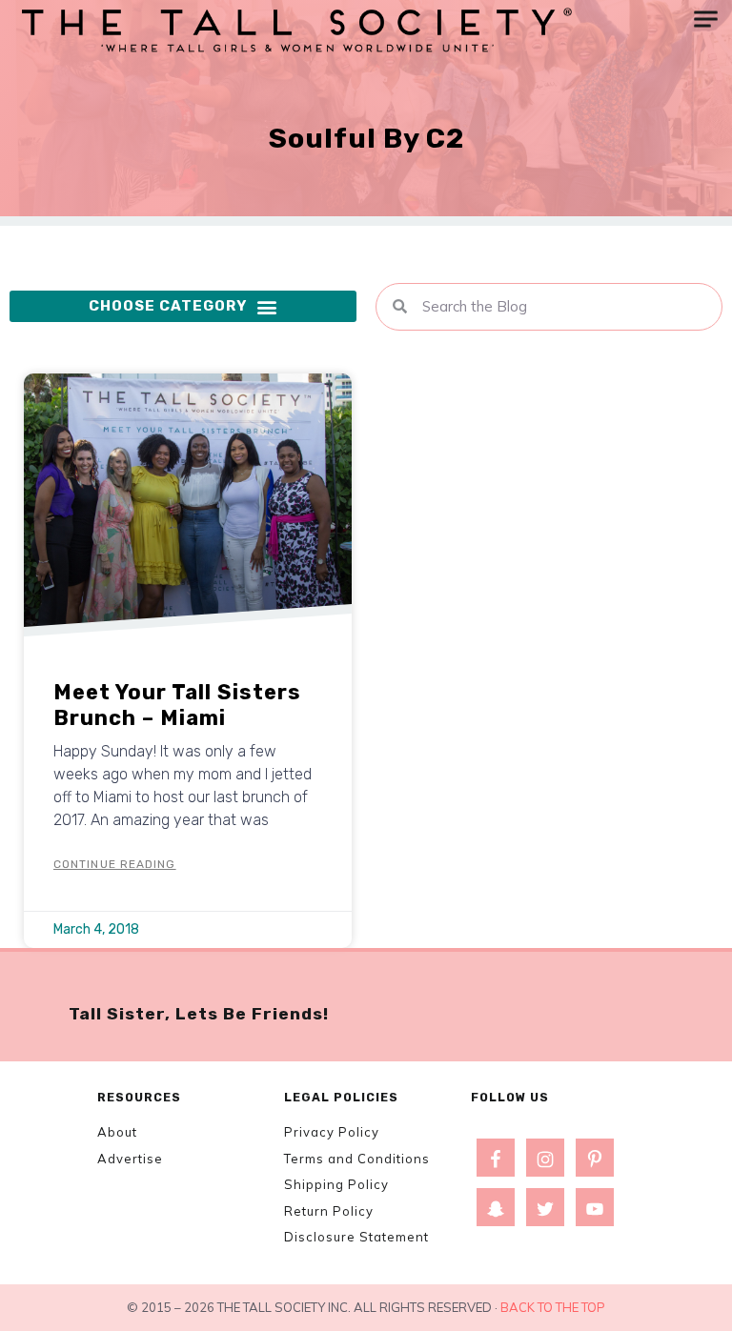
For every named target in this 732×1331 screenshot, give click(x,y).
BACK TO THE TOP (552, 1307)
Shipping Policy (336, 1184)
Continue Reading (114, 864)
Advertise (130, 1158)
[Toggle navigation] (706, 19)
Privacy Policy (331, 1131)
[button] (183, 307)
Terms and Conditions (357, 1158)
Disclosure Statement (356, 1236)
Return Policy (329, 1211)
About (117, 1131)
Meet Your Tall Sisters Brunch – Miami (177, 704)
